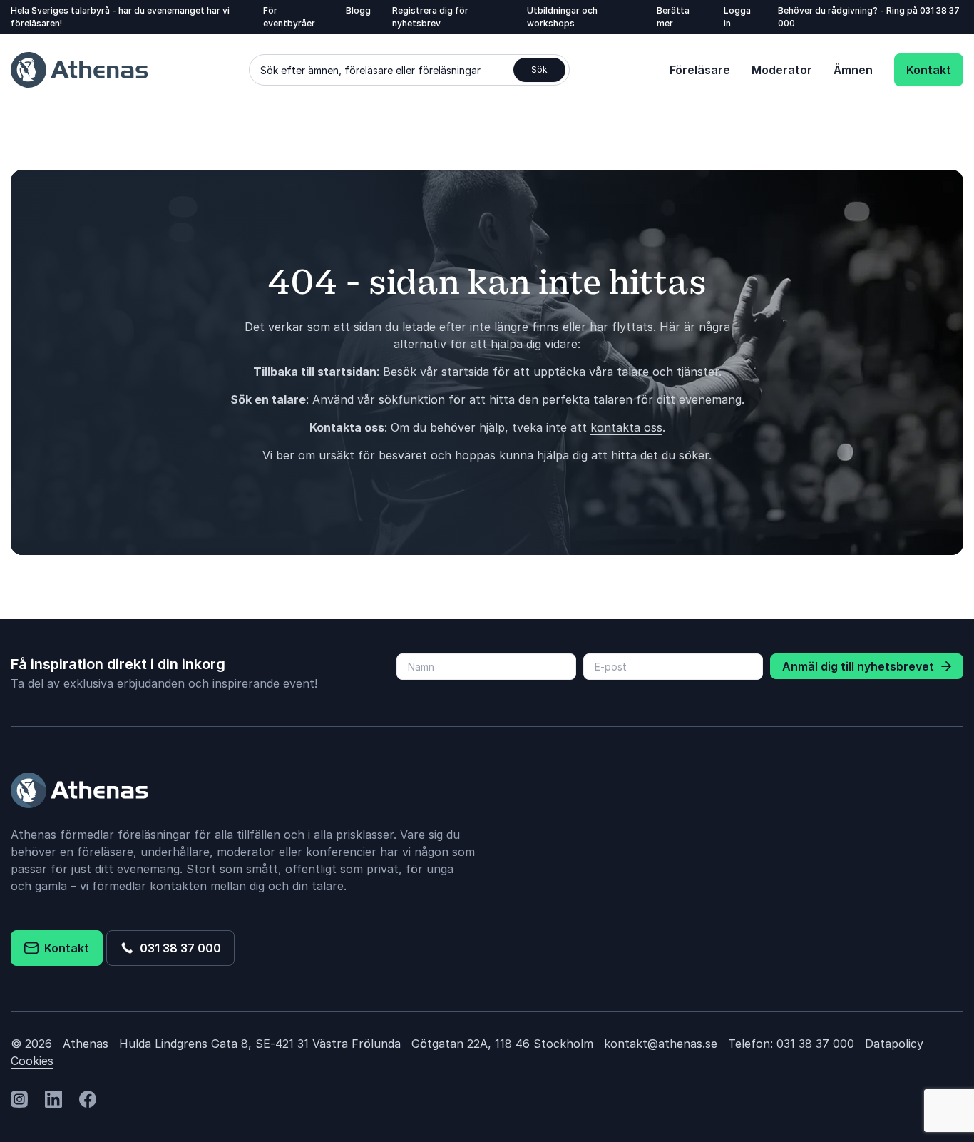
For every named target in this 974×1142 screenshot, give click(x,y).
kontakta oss (626, 427)
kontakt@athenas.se (660, 1043)
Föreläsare (700, 70)
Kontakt (928, 70)
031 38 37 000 (177, 948)
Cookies (32, 1061)
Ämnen (853, 70)
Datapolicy (894, 1043)
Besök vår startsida (436, 371)
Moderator (782, 70)
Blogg (358, 10)
